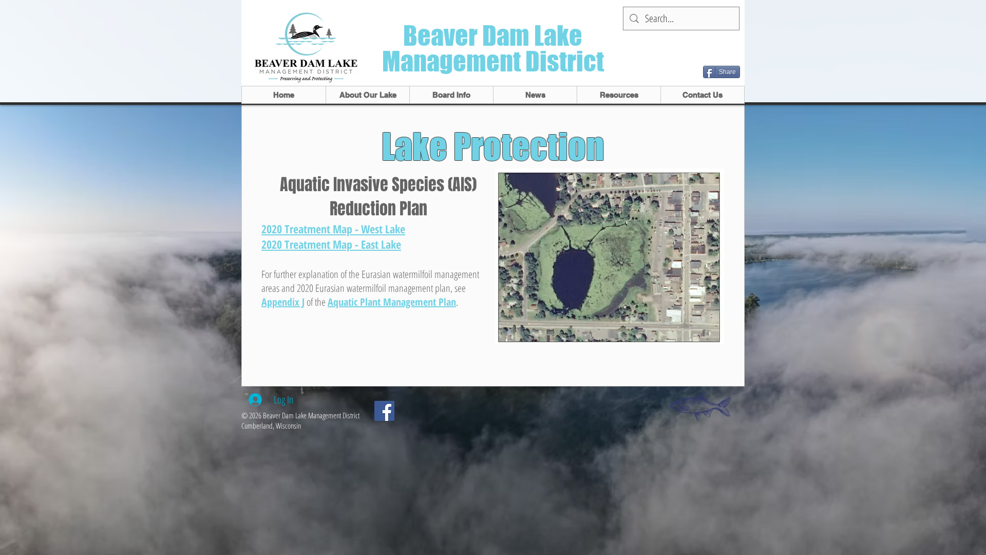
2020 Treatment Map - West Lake (333, 228)
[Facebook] (384, 411)
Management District (493, 61)
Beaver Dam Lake (492, 35)
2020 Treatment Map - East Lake (331, 244)
